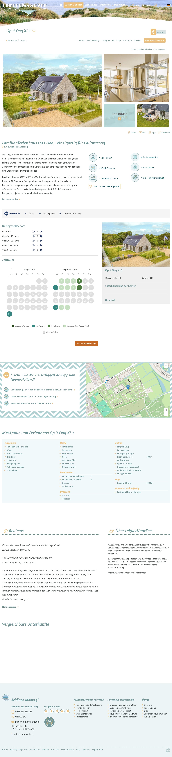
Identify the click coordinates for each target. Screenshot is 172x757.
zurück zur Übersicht (17, 40)
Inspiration (35, 749)
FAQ (78, 749)
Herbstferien (82, 710)
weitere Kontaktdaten (24, 734)
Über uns (148, 704)
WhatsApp (20, 716)
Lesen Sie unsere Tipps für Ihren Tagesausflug (33, 396)
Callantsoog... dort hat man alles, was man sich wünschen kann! (42, 389)
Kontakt (55, 749)
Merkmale (127, 40)
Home (133, 49)
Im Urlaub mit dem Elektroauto (124, 716)
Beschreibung (93, 40)
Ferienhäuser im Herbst (120, 710)
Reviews (138, 40)
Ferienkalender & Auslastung (89, 704)
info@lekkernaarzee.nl (27, 721)
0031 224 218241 (23, 711)
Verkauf (45, 749)
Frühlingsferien (83, 707)
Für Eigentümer (151, 716)
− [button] (166, 413)
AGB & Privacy (67, 749)
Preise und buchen (153, 40)
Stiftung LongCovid (18, 749)
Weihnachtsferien (84, 713)
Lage (118, 40)
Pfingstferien (82, 716)
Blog (146, 710)
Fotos (82, 40)
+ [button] (166, 409)
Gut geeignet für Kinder (120, 707)
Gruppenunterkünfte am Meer (123, 704)
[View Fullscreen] (166, 366)
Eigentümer (97, 749)
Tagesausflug (150, 707)
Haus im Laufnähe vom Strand (123, 713)
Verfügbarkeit (107, 40)
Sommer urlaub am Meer (155, 713)
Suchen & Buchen (145, 49)
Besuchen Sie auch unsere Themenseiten (31, 403)
